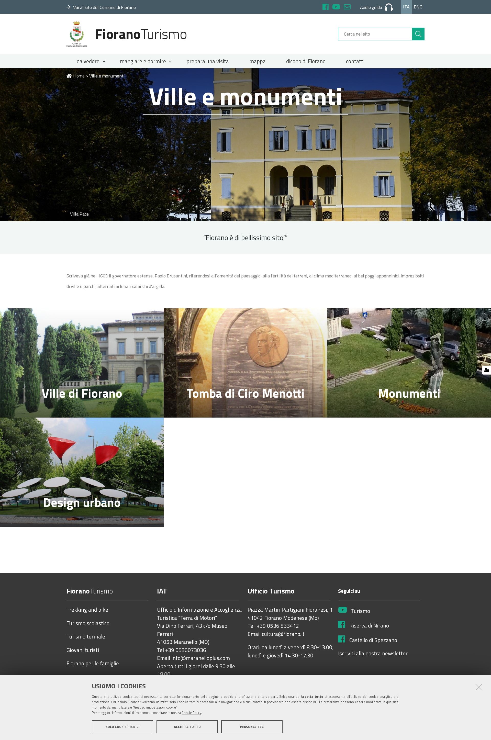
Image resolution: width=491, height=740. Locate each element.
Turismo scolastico (87, 623)
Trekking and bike (87, 610)
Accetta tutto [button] (187, 726)
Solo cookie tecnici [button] (123, 726)
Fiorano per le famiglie (92, 663)
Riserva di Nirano (369, 626)
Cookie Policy (191, 712)
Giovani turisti (82, 650)
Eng (418, 6)
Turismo (360, 611)
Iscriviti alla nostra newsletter (373, 653)
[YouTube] (336, 7)
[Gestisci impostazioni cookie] (486, 370)
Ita (406, 6)
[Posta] (347, 7)
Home (79, 75)
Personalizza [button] (252, 726)
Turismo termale (85, 637)
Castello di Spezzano (373, 640)
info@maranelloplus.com (200, 658)
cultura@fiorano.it (283, 634)
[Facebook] (325, 7)
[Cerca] (418, 34)
